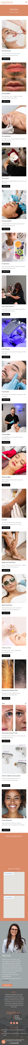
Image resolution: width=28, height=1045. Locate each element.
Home (11, 12)
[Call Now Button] (3, 1042)
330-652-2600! (5, 980)
